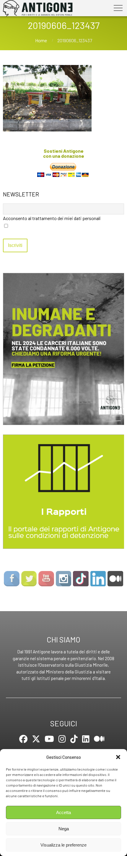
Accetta (63, 812)
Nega (63, 828)
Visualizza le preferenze (63, 844)
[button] (118, 757)
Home (41, 40)
